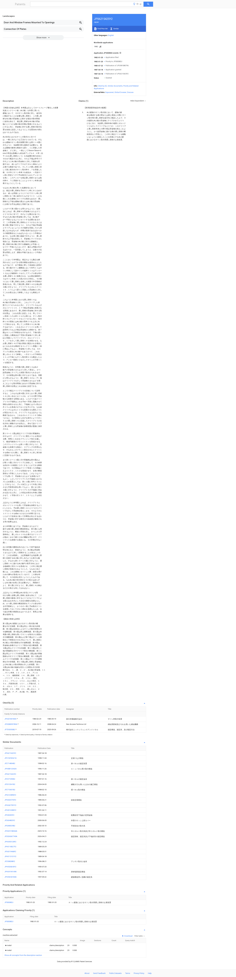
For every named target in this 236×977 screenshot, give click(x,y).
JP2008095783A (11, 724)
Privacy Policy (139, 973)
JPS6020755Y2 (10, 800)
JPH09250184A (11, 877)
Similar (116, 29)
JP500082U (9, 902)
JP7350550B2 (10, 729)
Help (150, 973)
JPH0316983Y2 (10, 810)
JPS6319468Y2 (10, 851)
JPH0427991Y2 (10, 805)
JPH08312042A (11, 769)
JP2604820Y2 (10, 820)
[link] (8, 945)
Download (128, 936)
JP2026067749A (11, 836)
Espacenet (109, 92)
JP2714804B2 (10, 763)
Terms (127, 973)
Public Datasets (115, 973)
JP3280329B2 (10, 826)
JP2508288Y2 (10, 861)
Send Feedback (99, 973)
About (87, 973)
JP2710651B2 (10, 790)
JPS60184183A (11, 719)
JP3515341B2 (10, 784)
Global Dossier (120, 92)
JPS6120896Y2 (10, 795)
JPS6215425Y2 (10, 753)
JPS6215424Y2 (10, 774)
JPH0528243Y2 (10, 867)
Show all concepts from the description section (23, 955)
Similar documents (115, 86)
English (111, 35)
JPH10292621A (11, 758)
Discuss (130, 92)
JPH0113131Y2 (10, 856)
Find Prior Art (102, 29)
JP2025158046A (11, 831)
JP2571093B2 (10, 779)
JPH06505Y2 (9, 815)
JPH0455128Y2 (10, 842)
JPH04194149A (11, 872)
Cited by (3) (102, 86)
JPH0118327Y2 (10, 847)
